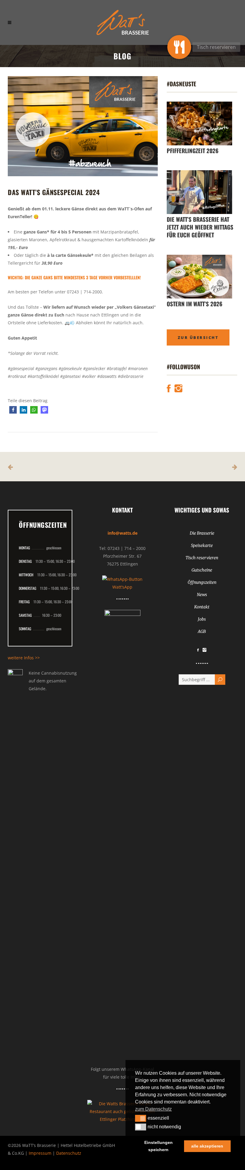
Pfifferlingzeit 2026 (192, 150)
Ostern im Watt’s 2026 (194, 303)
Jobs (202, 619)
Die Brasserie (202, 533)
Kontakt (201, 607)
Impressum (40, 1153)
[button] (13, 410)
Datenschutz (68, 1153)
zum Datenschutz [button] (153, 1109)
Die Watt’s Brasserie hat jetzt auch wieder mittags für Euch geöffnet (200, 227)
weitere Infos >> (24, 658)
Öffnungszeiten (202, 582)
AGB (202, 631)
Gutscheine (202, 570)
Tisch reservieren (202, 557)
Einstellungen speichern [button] (158, 1146)
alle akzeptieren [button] (207, 1146)
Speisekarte (202, 545)
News (202, 594)
